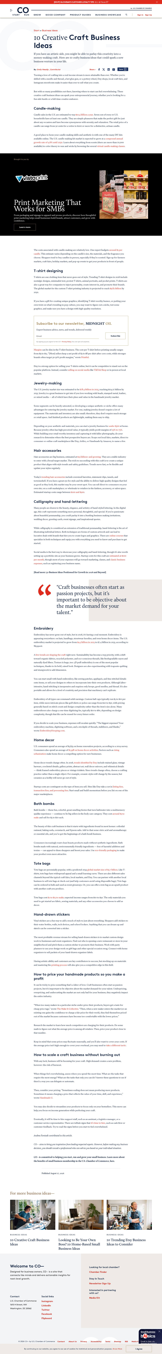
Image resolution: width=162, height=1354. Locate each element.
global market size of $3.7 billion (102, 870)
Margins (38, 350)
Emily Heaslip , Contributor (48, 69)
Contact (61, 1341)
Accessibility (96, 1341)
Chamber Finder (98, 1271)
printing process (59, 965)
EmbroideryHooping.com (52, 731)
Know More (117, 1349)
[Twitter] (103, 69)
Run (26, 14)
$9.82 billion (115, 289)
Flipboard (47, 1318)
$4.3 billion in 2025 (86, 642)
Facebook (47, 1313)
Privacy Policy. (67, 342)
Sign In (140, 15)
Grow (37, 14)
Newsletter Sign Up (100, 1283)
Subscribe (115, 336)
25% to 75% (117, 430)
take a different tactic (116, 1046)
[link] (126, 15)
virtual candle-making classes (111, 146)
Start (16, 14)
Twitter (46, 1309)
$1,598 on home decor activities (83, 750)
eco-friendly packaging (106, 850)
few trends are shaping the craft (51, 655)
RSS (126, 1341)
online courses (116, 536)
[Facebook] (99, 69)
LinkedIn (46, 1305)
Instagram (47, 1301)
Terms (107, 1341)
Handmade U (46, 1098)
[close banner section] (157, 2)
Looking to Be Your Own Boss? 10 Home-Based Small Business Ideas (79, 1244)
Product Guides (80, 14)
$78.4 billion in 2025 (89, 390)
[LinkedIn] (108, 69)
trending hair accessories (53, 477)
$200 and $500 (77, 492)
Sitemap (117, 1341)
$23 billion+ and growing (89, 457)
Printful (85, 357)
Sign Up (148, 15)
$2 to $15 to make (56, 898)
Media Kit (94, 1297)
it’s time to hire (98, 1123)
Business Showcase (108, 14)
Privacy (83, 1341)
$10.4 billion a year (84, 115)
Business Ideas (50, 30)
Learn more (25, 227)
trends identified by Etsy (85, 763)
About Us (73, 1341)
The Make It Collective (67, 1009)
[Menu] (11, 10)
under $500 (114, 426)
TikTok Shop (100, 370)
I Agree (138, 1349)
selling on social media (79, 370)
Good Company (56, 14)
